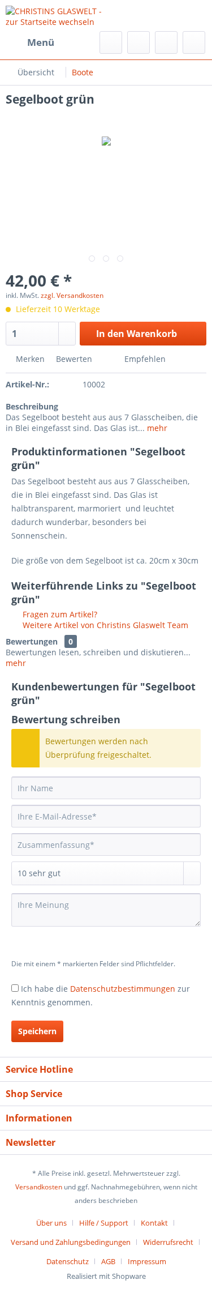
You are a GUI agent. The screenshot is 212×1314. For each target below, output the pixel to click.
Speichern (37, 1031)
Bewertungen (32, 641)
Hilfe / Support (103, 1223)
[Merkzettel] (138, 42)
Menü (40, 42)
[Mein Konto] (166, 42)
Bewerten (74, 358)
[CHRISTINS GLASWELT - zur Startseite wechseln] (56, 15)
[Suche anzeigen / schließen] (110, 42)
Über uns (51, 1223)
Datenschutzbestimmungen (122, 988)
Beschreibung (32, 406)
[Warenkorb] (194, 42)
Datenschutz (67, 1261)
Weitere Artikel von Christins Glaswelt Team (104, 625)
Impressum (147, 1261)
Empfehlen (144, 358)
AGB (108, 1261)
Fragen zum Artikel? (58, 614)
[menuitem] (30, 42)
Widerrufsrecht (168, 1242)
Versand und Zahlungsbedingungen (71, 1242)
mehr (156, 428)
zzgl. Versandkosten (72, 295)
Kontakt (154, 1223)
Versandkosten (38, 1187)
